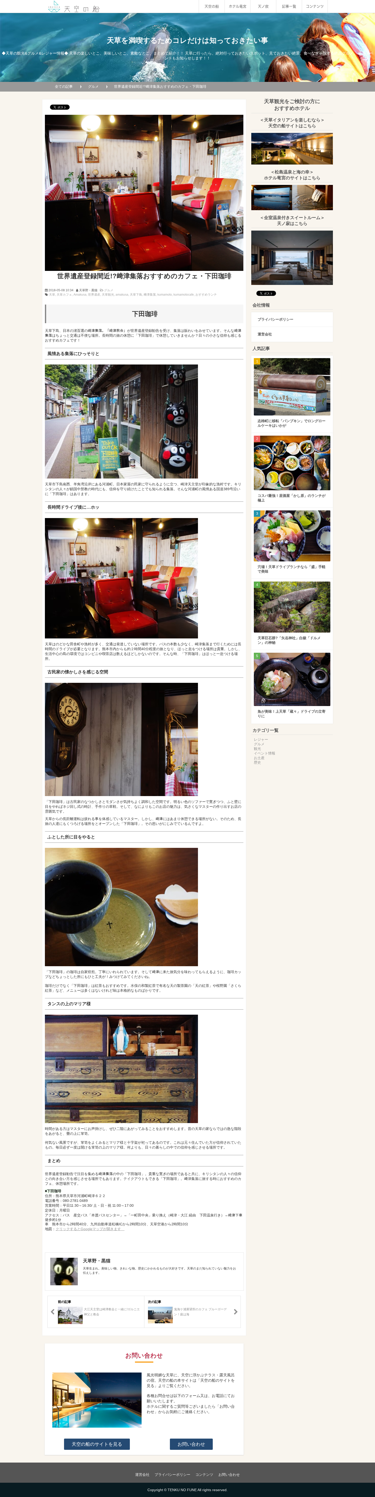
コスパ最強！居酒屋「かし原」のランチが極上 (292, 498)
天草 (52, 294)
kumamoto (164, 294)
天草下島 (136, 294)
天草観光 (108, 294)
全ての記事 (64, 86)
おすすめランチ (206, 294)
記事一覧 (289, 6)
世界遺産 (94, 294)
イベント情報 (264, 753)
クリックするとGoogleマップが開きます (90, 1229)
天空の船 (212, 6)
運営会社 (265, 334)
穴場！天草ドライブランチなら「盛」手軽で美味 (292, 569)
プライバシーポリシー (275, 319)
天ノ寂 (263, 6)
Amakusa (79, 294)
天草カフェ (64, 294)
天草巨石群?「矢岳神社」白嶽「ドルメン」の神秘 (289, 640)
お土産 (259, 758)
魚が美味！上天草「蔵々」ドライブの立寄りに (292, 713)
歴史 (257, 762)
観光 (257, 749)
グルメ (93, 86)
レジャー (261, 739)
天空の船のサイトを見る (97, 1444)
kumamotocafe (183, 294)
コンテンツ (315, 6)
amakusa (122, 294)
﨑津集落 (150, 294)
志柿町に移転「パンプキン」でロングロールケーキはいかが (292, 423)
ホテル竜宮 (237, 6)
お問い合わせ (191, 1444)
